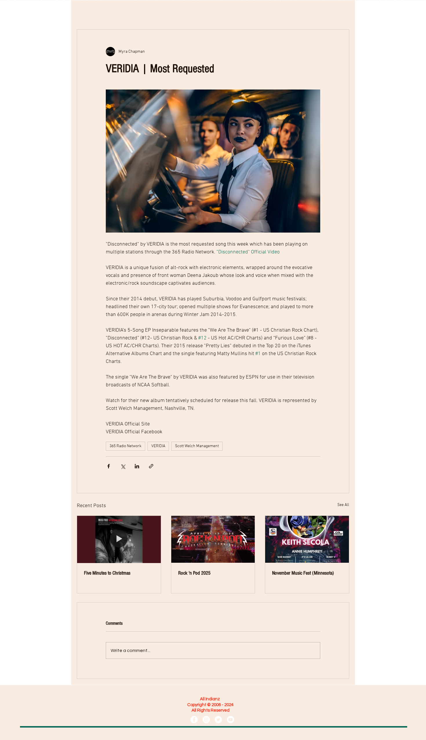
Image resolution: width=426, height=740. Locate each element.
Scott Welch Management (197, 446)
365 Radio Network (125, 446)
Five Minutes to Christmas (107, 573)
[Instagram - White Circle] (206, 719)
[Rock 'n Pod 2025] (213, 539)
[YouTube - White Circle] (230, 719)
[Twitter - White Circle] (218, 719)
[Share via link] (151, 466)
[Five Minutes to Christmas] (119, 539)
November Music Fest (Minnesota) (303, 573)
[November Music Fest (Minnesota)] (307, 539)
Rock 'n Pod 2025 (194, 573)
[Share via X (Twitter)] (122, 466)
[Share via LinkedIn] (137, 466)
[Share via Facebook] (108, 466)
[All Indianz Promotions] (194, 719)
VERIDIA (158, 446)
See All (343, 505)
